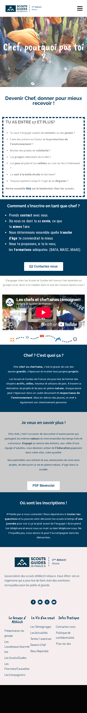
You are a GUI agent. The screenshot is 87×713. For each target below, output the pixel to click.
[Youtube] (40, 602)
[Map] (54, 602)
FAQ (28, 188)
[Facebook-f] (33, 602)
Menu (79, 8)
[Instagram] (47, 602)
